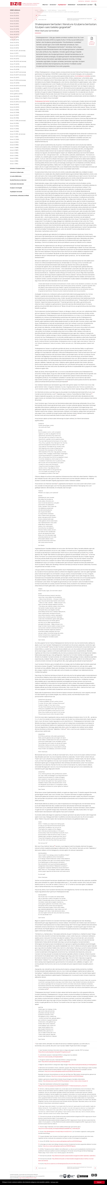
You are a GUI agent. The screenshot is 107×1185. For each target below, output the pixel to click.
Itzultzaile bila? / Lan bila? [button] (84, 4)
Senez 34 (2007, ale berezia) (18, 72)
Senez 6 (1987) (14, 150)
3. (38, 1055)
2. (38, 1050)
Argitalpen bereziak (16, 191)
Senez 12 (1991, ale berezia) (17, 134)
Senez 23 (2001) (14, 104)
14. (39, 1141)
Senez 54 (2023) (14, 18)
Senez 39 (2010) (14, 58)
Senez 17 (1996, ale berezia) (18, 120)
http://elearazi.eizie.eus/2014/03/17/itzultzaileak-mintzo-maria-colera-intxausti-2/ (65, 1081)
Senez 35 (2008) (14, 69)
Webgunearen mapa (31, 1177)
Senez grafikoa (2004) (16, 93)
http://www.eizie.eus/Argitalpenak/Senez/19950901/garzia (59, 1146)
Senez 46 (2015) (14, 40)
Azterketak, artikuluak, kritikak (19, 195)
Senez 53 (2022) (14, 21)
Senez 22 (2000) (14, 107)
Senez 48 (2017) (14, 34)
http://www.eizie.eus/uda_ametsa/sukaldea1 (50, 1056)
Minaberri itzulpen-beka (17, 168)
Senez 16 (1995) (14, 123)
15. (39, 1144)
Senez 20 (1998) (14, 112)
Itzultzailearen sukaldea (82, 76)
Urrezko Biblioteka (15, 176)
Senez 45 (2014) (14, 42)
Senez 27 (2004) (14, 91)
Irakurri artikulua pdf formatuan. (92, 43)
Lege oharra (22, 1177)
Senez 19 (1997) (14, 115)
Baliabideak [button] (71, 4)
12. (39, 1131)
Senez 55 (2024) (14, 15)
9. (38, 1106)
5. (38, 1064)
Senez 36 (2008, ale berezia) (18, 66)
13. (39, 1136)
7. (38, 1084)
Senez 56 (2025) (14, 13)
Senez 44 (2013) (14, 45)
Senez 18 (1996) (14, 118)
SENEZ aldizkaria (15, 10)
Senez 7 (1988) (14, 147)
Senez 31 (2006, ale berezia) (18, 80)
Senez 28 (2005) (14, 88)
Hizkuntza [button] (93, 1)
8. (38, 1089)
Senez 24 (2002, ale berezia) (18, 101)
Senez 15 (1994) (14, 126)
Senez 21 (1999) (14, 110)
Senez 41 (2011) (14, 53)
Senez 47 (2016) (14, 37)
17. (39, 1155)
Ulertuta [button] (99, 1182)
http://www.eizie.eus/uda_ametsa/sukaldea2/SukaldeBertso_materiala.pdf (59, 1128)
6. (38, 1067)
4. (38, 1060)
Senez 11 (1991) (14, 137)
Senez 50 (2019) (14, 29)
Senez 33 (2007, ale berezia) (18, 75)
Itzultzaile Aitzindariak (17, 184)
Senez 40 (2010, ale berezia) (18, 56)
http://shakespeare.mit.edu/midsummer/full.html (58, 1131)
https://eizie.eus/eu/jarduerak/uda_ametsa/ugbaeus (55, 1061)
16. (39, 1149)
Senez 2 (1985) (14, 161)
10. (39, 1116)
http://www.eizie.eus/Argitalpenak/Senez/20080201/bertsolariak (62, 1071)
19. (39, 1163)
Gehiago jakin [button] (54, 1182)
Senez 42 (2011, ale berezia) (17, 50)
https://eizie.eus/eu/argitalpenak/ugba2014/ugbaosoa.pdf (54, 1052)
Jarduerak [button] (53, 4)
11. (38, 1126)
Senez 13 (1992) (14, 131)
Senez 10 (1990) (14, 139)
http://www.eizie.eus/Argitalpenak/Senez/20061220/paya (67, 1076)
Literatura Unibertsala (16, 172)
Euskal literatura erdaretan (18, 180)
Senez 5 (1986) (14, 153)
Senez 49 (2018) (14, 31)
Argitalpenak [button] (62, 4)
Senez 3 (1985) (14, 158)
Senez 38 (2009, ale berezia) (18, 61)
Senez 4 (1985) (14, 155)
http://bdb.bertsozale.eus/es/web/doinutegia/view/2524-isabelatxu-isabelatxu (74, 1155)
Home (36, 10)
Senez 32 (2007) (14, 77)
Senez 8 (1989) (14, 145)
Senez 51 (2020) (14, 26)
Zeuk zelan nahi (42, 19)
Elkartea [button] (45, 4)
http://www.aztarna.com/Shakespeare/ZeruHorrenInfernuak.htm (62, 1163)
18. (39, 1158)
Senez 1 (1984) (14, 163)
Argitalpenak (43, 10)
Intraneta (87, 1)
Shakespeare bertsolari (42, 101)
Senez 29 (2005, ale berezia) (18, 85)
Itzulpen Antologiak (16, 188)
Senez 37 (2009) (14, 64)
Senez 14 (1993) (14, 128)
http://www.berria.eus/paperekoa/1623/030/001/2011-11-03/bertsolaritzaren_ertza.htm (62, 1086)
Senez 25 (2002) (14, 99)
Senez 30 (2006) (14, 83)
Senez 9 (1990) (14, 142)
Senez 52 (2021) (14, 23)
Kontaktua (81, 1)
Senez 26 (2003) (14, 96)
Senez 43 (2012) (14, 48)
